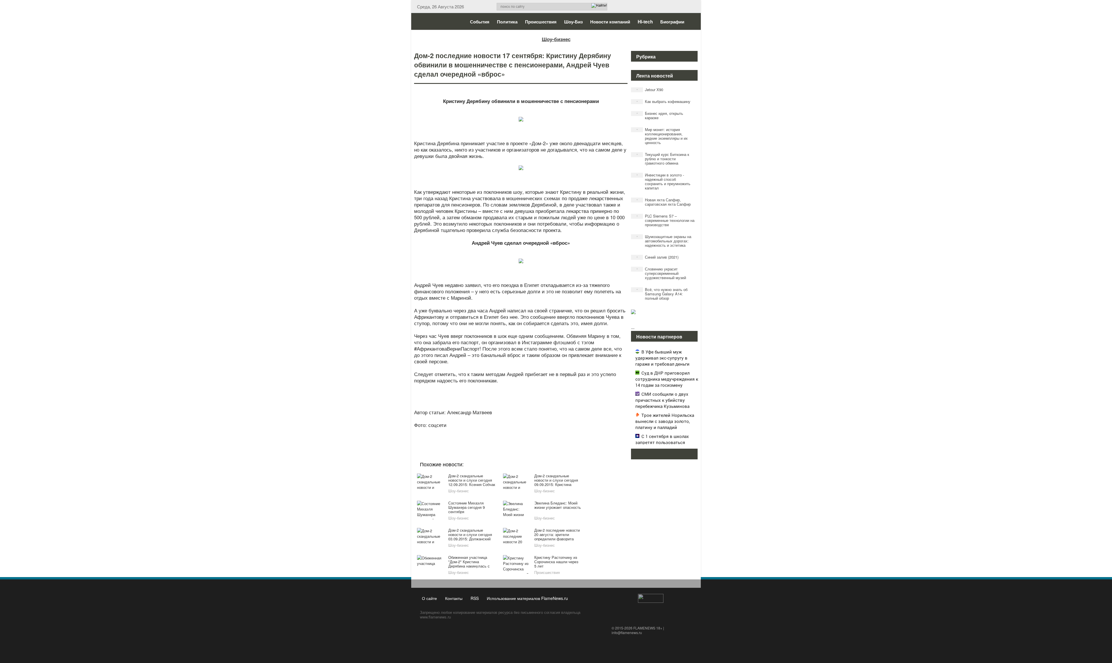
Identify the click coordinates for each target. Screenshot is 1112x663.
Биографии (672, 22)
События (479, 22)
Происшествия (541, 22)
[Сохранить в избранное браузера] (553, 432)
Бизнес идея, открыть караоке (660, 115)
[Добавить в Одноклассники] (520, 432)
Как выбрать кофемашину (664, 101)
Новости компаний (610, 22)
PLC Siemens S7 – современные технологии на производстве (666, 220)
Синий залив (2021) (658, 257)
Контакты (453, 598)
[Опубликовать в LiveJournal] (498, 432)
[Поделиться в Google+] (487, 432)
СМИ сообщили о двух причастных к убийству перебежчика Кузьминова (662, 400)
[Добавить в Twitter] (531, 432)
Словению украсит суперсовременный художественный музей (661, 273)
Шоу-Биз (573, 22)
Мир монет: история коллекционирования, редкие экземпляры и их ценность (662, 136)
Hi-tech (645, 22)
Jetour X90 (650, 89)
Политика (507, 22)
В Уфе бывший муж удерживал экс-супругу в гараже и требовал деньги (662, 358)
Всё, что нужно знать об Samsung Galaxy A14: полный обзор (662, 294)
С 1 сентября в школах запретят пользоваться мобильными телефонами (662, 442)
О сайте (429, 598)
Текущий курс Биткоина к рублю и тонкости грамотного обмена (663, 159)
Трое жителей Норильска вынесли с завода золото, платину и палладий (664, 421)
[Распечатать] (564, 432)
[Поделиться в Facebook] (476, 432)
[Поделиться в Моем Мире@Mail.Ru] (509, 432)
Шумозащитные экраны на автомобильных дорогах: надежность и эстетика (664, 241)
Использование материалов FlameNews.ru (527, 598)
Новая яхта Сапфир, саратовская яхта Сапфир (664, 202)
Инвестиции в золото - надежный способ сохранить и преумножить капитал (664, 181)
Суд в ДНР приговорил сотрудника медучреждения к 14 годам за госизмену (666, 379)
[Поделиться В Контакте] (542, 432)
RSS (475, 598)
